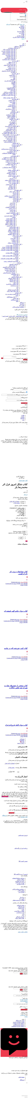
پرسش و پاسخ (20, 743)
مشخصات (21, 740)
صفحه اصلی (21, 1077)
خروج (23, 38)
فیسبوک (22, 418)
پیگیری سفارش (20, 35)
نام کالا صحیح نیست (21, 346)
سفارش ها (21, 27)
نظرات (22, 34)
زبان (23, 915)
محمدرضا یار (16, 503)
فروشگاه (22, 1080)
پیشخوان (22, 25)
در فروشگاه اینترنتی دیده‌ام (19, 392)
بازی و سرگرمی (20, 912)
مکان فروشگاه (23, 400)
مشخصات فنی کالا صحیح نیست (18, 351)
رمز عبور (24, 998)
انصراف (25, 973)
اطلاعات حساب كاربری (18, 37)
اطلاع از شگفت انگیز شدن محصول (17, 533)
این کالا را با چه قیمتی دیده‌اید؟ (20, 388)
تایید (21, 973)
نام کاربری (24, 994)
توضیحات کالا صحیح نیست (19, 354)
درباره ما (22, 897)
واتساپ (22, 417)
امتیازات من (21, 892)
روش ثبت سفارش (19, 881)
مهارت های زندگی (19, 918)
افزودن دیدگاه (5, 796)
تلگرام (22, 415)
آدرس (23, 30)
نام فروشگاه (24, 397)
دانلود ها (22, 28)
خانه (26, 316)
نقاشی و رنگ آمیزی (19, 911)
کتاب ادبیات (12, 316)
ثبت (26, 541)
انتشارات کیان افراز (14, 501)
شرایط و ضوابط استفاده (18, 878)
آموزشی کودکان (20, 916)
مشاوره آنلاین (21, 890)
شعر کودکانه (21, 906)
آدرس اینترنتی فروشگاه (21, 394)
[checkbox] (18, 15)
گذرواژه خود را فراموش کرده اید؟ (23, 1001)
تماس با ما (21, 898)
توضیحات (22, 739)
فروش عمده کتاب (19, 882)
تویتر (23, 419)
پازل (23, 914)
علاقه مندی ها (20, 31)
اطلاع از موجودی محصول (19, 531)
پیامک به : (20, 538)
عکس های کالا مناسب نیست (19, 348)
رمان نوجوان (21, 908)
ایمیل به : (20, 537)
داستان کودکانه (20, 905)
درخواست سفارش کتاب (18, 889)
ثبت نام (8, 24)
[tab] (12, 739)
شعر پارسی (5, 316)
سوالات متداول (20, 879)
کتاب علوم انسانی (20, 316)
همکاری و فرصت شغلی (18, 900)
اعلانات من (21, 33)
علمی (22, 909)
